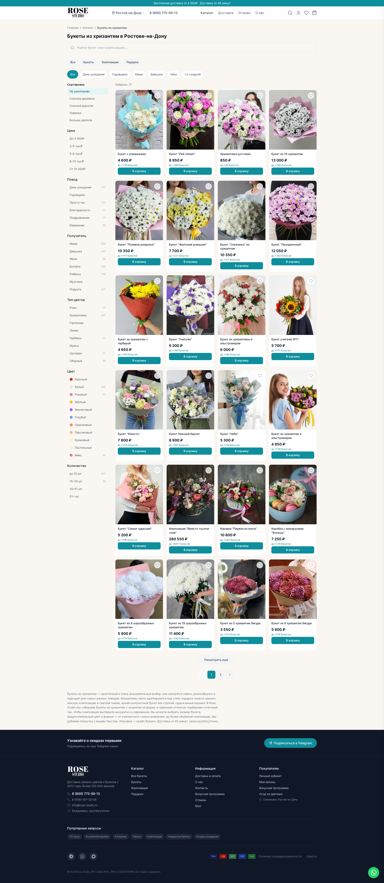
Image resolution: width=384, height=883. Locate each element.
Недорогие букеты (179, 836)
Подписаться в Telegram (293, 743)
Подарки (132, 62)
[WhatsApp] (82, 856)
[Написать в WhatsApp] (373, 872)
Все (72, 62)
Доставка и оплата (208, 776)
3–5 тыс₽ (76, 146)
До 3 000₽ (77, 138)
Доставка (225, 13)
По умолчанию (80, 91)
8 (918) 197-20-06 (84, 799)
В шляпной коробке (97, 836)
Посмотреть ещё (216, 659)
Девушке (156, 74)
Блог (198, 806)
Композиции (110, 62)
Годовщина (119, 74)
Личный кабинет (270, 776)
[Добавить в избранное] (157, 95)
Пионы (137, 836)
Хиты (173, 74)
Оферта (311, 856)
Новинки (75, 113)
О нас (259, 13)
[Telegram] (71, 856)
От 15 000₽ (77, 169)
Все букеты (139, 776)
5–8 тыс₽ (76, 153)
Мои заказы (267, 782)
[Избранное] (306, 12)
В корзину (139, 171)
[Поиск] (290, 12)
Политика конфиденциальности (280, 856)
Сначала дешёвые (82, 98)
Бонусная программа (210, 794)
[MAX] (94, 856)
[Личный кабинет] (298, 12)
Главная (72, 27)
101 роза (75, 836)
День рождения (94, 74)
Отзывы (244, 13)
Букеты (88, 62)
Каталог (207, 13)
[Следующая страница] (230, 675)
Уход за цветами (270, 794)
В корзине (121, 836)
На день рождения (207, 836)
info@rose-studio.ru (85, 805)
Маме (139, 74)
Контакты (201, 788)
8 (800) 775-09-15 (164, 13)
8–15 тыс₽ (77, 161)
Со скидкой (193, 74)
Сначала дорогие (81, 105)
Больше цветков (81, 120)
